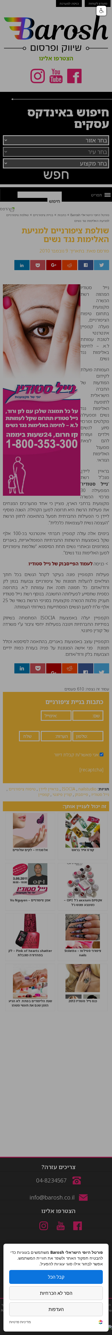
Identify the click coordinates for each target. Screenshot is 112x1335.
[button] (101, 11)
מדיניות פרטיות (20, 1322)
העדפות (56, 1309)
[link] (100, 1323)
